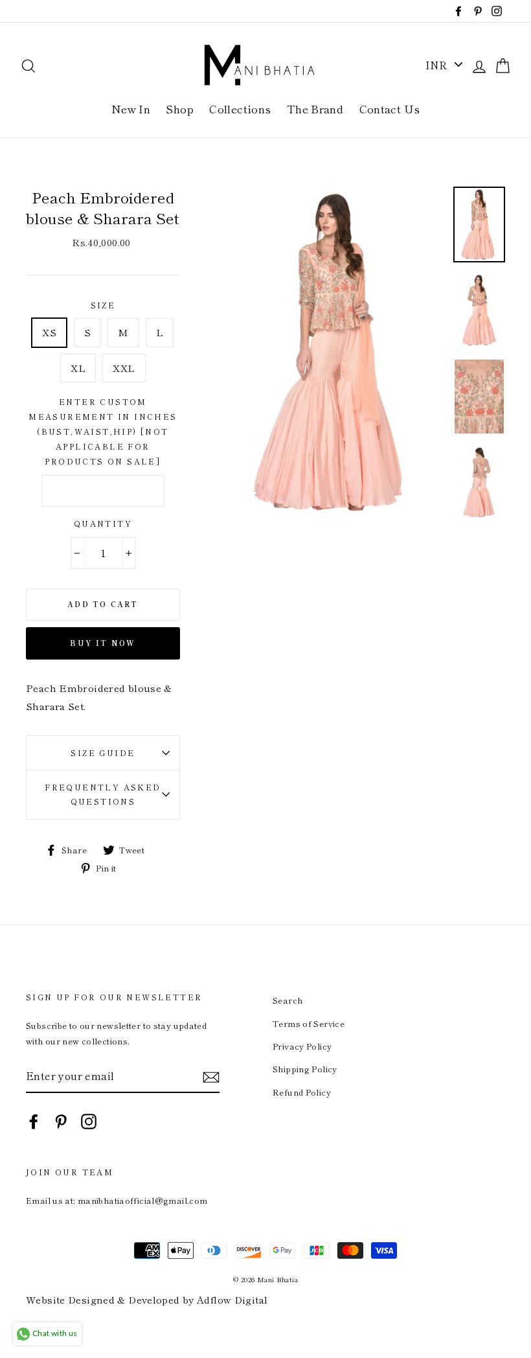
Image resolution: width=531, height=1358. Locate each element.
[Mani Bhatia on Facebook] (33, 1120)
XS (49, 332)
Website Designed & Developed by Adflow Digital (146, 1299)
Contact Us (389, 108)
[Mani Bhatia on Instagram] (88, 1120)
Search (287, 1000)
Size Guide (103, 752)
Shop (180, 108)
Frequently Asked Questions (103, 794)
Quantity (103, 523)
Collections (240, 108)
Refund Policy (302, 1092)
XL (78, 367)
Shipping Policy (305, 1069)
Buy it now (102, 643)
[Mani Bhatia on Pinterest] (61, 1120)
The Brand (315, 108)
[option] (333, 352)
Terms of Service (309, 1023)
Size (103, 304)
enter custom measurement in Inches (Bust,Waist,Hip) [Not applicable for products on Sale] (102, 431)
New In (130, 108)
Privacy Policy (302, 1046)
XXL (124, 367)
